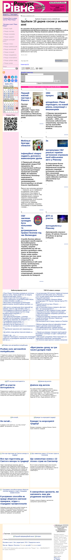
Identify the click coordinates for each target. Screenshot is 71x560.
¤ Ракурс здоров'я (8, 37)
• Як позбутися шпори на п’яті (12, 323)
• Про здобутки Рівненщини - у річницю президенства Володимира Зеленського (15, 317)
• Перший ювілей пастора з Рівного (47, 304)
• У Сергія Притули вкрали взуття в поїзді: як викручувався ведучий (16, 312)
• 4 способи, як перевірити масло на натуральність (19, 326)
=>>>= (41, 124)
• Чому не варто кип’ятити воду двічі (14, 298)
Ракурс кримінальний (28, 15)
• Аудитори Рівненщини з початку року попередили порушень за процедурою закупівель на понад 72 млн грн (19, 338)
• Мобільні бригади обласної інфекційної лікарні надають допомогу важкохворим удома (51, 325)
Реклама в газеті (7, 542)
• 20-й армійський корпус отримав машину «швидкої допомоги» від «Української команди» (51, 328)
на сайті (28, 545)
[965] (21, 301)
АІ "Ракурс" (57, 559)
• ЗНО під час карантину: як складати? (15, 319)
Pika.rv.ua (56, 557)
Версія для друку (59, 60)
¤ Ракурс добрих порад (10, 60)
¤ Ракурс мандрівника (9, 55)
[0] (21, 296)
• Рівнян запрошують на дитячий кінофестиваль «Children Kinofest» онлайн (18, 300)
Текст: (23, 81)
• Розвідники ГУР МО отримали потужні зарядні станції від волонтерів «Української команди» (51, 311)
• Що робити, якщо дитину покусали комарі (16, 332)
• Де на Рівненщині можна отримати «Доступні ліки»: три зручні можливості (51, 308)
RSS (26, 542)
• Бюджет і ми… (8, 335)
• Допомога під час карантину (12, 324)
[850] (23, 322)
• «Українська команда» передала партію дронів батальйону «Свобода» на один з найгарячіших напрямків (51, 333)
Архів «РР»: (9, 84)
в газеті (39, 545)
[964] (27, 298)
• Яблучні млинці (41, 305)
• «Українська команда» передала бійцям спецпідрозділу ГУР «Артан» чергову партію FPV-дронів (52, 301)
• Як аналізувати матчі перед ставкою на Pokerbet (52, 321)
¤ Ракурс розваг (8, 63)
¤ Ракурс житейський (9, 49)
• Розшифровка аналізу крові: (12, 321)
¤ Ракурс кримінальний (10, 46)
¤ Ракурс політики (8, 31)
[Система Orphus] (32, 69)
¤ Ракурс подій (7, 28)
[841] (23, 321)
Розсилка (16, 545)
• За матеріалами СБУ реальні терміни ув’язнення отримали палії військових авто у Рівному (52, 294)
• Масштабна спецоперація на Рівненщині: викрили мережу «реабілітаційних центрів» (16, 303)
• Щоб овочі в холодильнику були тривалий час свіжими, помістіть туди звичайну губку (18, 308)
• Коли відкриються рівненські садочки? (15, 310)
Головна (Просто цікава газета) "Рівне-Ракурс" (10, 19)
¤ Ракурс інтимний (8, 52)
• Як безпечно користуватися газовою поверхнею (51, 340)
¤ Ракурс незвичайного (10, 57)
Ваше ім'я (24, 74)
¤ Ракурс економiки (9, 34)
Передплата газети (34, 542)
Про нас (5, 545)
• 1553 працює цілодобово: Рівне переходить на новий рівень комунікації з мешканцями (51, 337)
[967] (23, 324)
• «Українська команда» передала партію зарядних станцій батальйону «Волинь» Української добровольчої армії (52, 318)
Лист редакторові (19, 542)
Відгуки (10, 545)
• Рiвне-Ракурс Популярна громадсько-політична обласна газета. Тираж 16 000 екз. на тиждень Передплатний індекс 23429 (18, 295)
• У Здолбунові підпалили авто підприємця (16, 329)
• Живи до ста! (7, 315)
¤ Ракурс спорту (8, 44)
